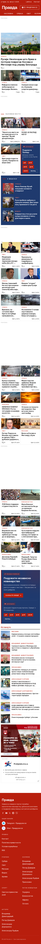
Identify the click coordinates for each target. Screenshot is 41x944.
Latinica (29, 2)
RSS (3, 850)
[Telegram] (13, 813)
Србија (20, 13)
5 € (25, 163)
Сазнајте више (12, 595)
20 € (25, 167)
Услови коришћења (10, 846)
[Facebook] (3, 813)
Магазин (5, 869)
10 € (30, 163)
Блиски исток (27, 896)
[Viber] (17, 813)
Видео (4, 873)
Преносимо (27, 882)
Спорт (4, 888)
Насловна (8, 13)
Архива (5, 877)
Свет (29, 13)
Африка (25, 900)
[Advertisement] (20, 25)
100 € (26, 171)
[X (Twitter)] (10, 813)
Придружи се (31, 7)
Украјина (26, 892)
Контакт (37, 2)
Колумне (26, 857)
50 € (31, 167)
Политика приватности (11, 843)
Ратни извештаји (29, 888)
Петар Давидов (28, 868)
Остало (25, 904)
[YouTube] (6, 813)
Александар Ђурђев (30, 878)
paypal (33, 171)
